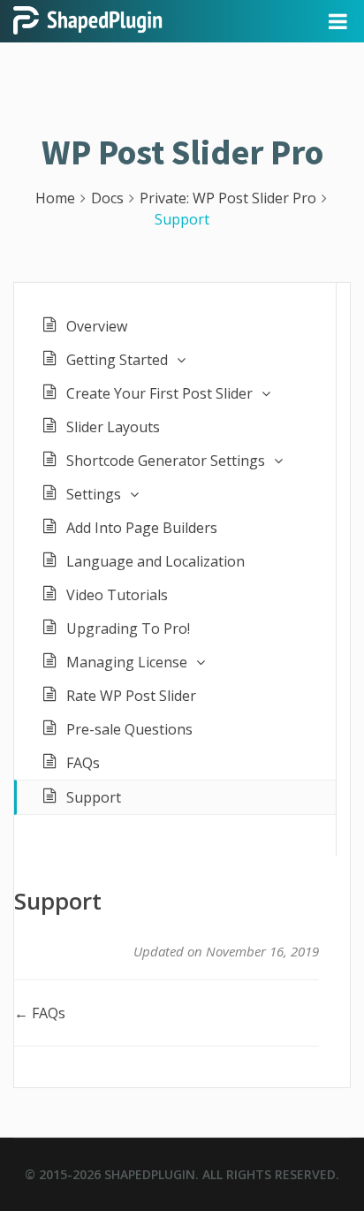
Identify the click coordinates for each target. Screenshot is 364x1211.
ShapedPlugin (149, 1174)
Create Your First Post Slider (159, 393)
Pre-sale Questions (129, 729)
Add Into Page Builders (141, 527)
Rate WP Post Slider (131, 695)
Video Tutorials (117, 595)
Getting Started (117, 359)
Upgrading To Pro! (128, 628)
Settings (93, 494)
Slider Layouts (113, 427)
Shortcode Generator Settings (165, 460)
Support (93, 797)
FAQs (83, 763)
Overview (96, 326)
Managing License (126, 662)
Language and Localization (155, 561)
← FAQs (39, 1013)
